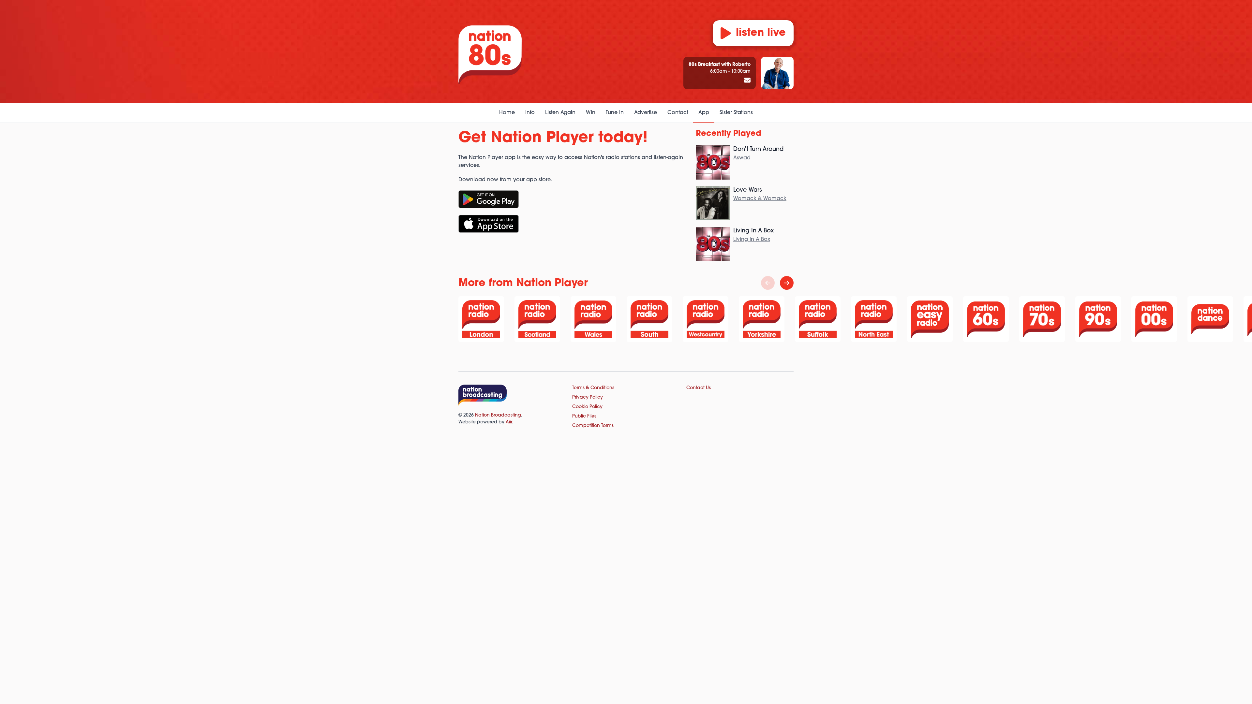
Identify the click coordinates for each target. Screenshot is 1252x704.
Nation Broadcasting (498, 415)
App (703, 112)
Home (507, 112)
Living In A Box (751, 239)
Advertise (645, 112)
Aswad (742, 158)
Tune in (615, 112)
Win (590, 112)
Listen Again (560, 112)
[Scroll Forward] (787, 283)
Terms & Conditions (593, 388)
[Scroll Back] (768, 283)
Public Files (584, 416)
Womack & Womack (759, 198)
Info (530, 112)
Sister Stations (736, 112)
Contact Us (698, 388)
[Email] (747, 81)
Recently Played (728, 134)
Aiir (509, 422)
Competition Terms (593, 425)
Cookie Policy (587, 406)
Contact (677, 112)
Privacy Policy (587, 397)
